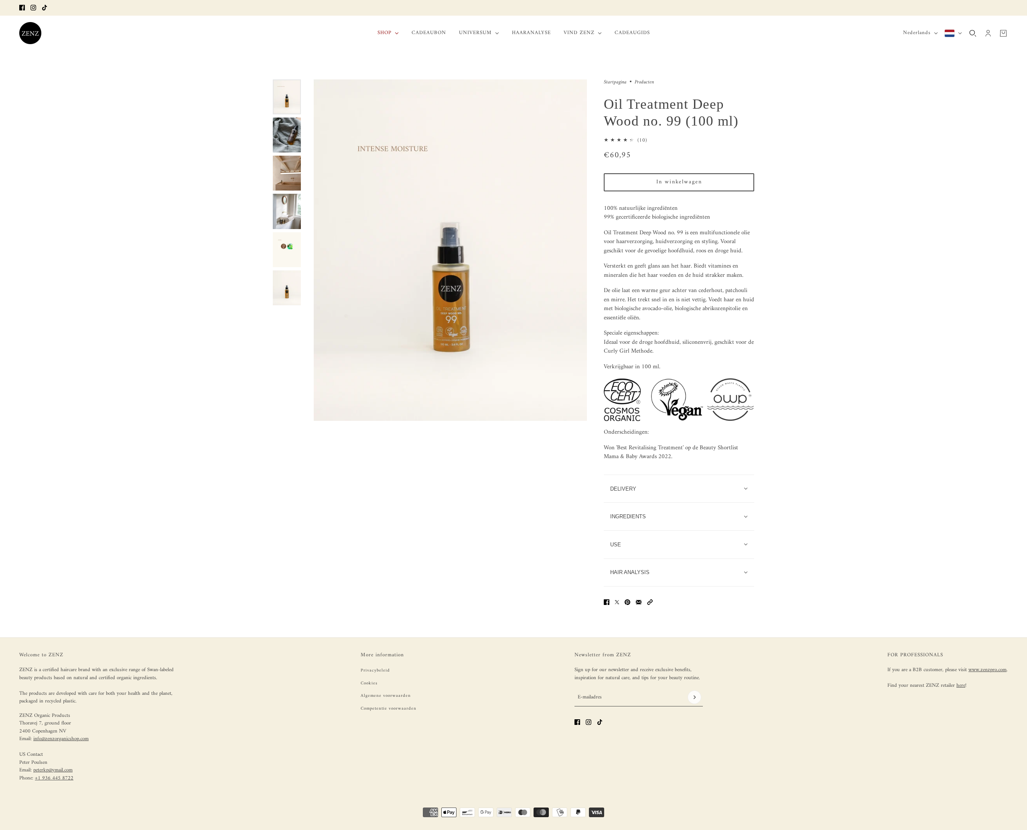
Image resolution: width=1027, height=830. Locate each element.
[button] (649, 602)
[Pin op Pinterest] (627, 602)
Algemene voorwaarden (386, 696)
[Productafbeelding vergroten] (450, 250)
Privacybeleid (375, 670)
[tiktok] (44, 7)
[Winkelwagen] (1003, 32)
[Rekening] (988, 32)
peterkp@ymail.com (53, 770)
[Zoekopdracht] (972, 32)
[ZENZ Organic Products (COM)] (30, 33)
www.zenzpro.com (987, 669)
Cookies (369, 683)
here (960, 685)
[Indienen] (694, 697)
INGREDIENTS (628, 516)
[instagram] (33, 7)
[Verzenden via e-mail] (638, 602)
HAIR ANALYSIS (629, 572)
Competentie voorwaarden (388, 708)
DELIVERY (623, 489)
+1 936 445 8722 (54, 778)
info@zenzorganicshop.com (61, 738)
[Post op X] (617, 602)
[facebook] (22, 7)
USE (615, 545)
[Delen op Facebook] (606, 602)
